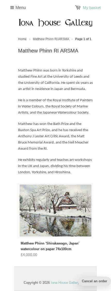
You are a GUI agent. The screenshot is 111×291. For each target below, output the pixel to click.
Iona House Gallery (65, 283)
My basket (92, 7)
